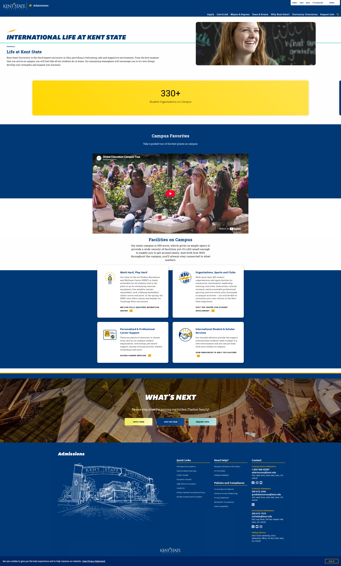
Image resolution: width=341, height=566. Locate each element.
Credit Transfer (182, 475)
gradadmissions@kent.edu (266, 494)
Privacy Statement (221, 497)
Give (308, 2)
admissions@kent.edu (264, 472)
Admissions (40, 5)
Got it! (332, 561)
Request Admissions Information (227, 466)
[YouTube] (261, 482)
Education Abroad (184, 479)
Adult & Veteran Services (186, 470)
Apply (294, 2)
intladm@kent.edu (262, 516)
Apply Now (138, 421)
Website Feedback (221, 475)
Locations (180, 487)
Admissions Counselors (186, 466)
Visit (302, 2)
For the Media (219, 470)
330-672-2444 (259, 491)
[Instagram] (257, 482)
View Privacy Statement (93, 561)
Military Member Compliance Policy (191, 492)
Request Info (202, 421)
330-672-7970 (259, 513)
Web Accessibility (221, 506)
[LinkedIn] (253, 504)
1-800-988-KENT (261, 469)
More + (332, 2)
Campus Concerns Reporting (225, 493)
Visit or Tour (170, 421)
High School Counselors (186, 483)
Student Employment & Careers (189, 496)
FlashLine (318, 2)
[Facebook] (253, 482)
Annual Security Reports (224, 489)
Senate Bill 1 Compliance (224, 501)
